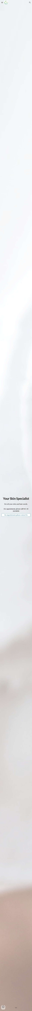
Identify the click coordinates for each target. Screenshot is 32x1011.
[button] (2, 2)
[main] (16, 498)
